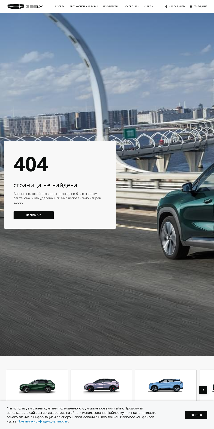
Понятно (196, 414)
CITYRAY (165, 405)
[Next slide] (203, 390)
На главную (33, 215)
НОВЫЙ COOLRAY (101, 405)
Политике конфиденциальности (42, 421)
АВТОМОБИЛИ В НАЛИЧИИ (84, 6)
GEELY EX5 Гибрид (37, 405)
